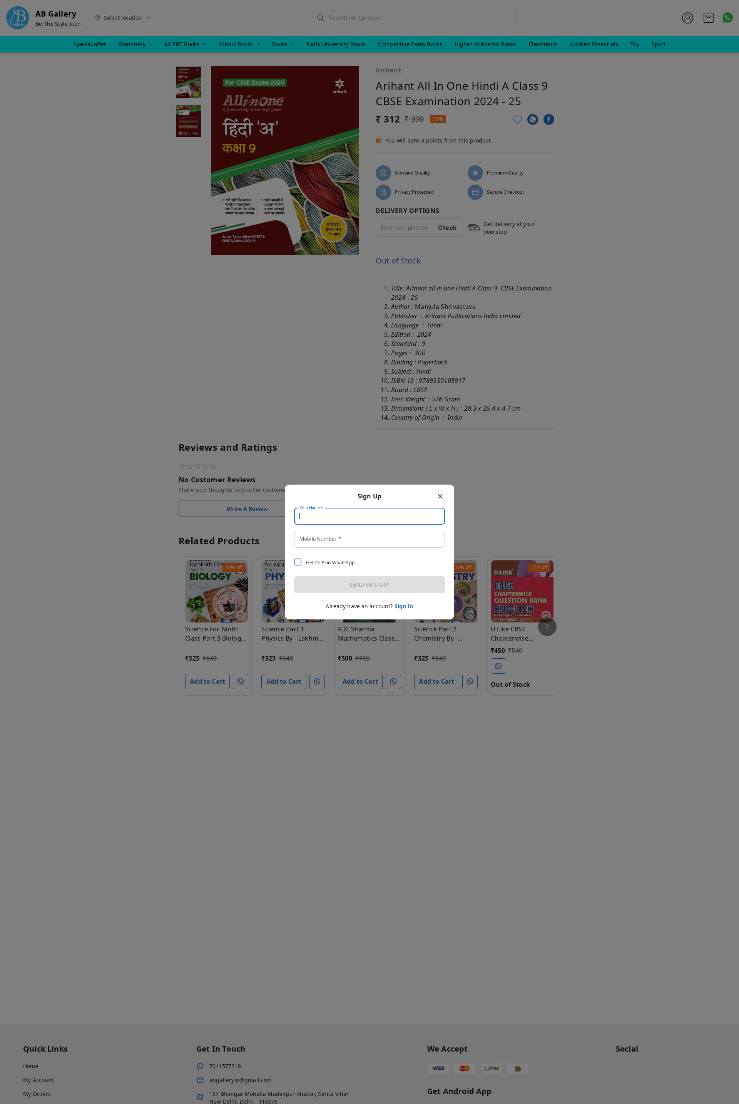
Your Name (311, 508)
